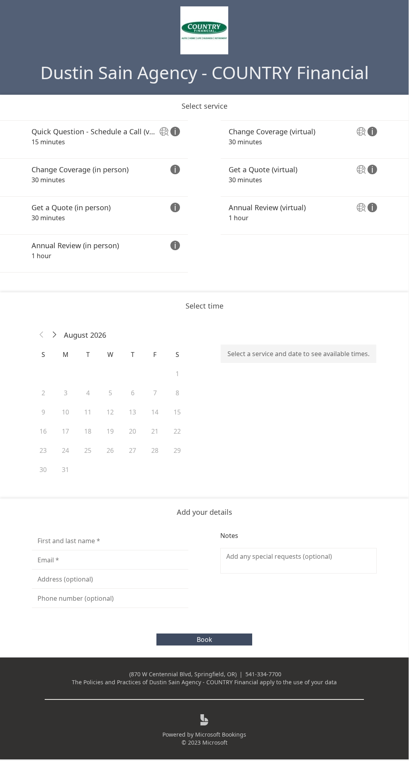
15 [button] (177, 412)
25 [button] (87, 450)
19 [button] (110, 431)
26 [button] (110, 450)
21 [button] (154, 431)
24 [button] (65, 450)
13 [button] (132, 412)
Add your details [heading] (204, 512)
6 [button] (132, 392)
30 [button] (43, 469)
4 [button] (88, 392)
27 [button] (132, 450)
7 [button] (155, 392)
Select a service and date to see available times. (298, 353)
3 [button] (65, 392)
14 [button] (154, 412)
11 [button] (87, 412)
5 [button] (110, 392)
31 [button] (65, 469)
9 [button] (43, 412)
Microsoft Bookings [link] (220, 734)
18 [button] (87, 431)
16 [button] (43, 431)
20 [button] (132, 431)
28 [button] (154, 450)
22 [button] (177, 431)
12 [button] (110, 412)
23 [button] (43, 450)
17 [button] (65, 431)
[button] (41, 335)
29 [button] (177, 450)
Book (204, 639)
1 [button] (177, 373)
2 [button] (43, 392)
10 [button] (65, 412)
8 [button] (177, 392)
